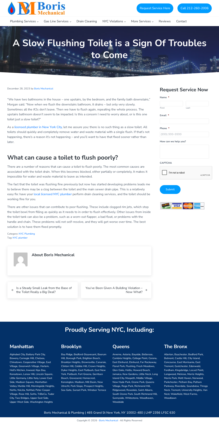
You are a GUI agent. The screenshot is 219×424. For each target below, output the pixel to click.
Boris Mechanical (108, 420)
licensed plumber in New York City (38, 127)
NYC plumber (20, 237)
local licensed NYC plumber (53, 194)
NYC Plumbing (27, 233)
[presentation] (186, 173)
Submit (170, 189)
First (162, 107)
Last (188, 107)
